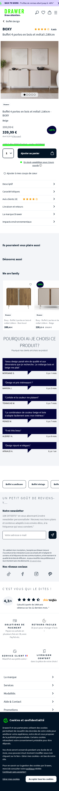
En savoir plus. (35, 561)
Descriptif (8, 183)
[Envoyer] (52, 535)
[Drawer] (14, 12)
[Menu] (56, 12)
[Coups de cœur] (43, 12)
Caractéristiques (11, 191)
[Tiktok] (9, 574)
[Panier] (49, 12)
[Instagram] (36, 574)
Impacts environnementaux (17, 221)
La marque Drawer (12, 214)
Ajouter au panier (30, 153)
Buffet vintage (38, 484)
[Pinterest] (50, 574)
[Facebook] (23, 574)
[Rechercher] (37, 12)
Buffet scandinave (14, 484)
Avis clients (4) (10, 199)
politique (30, 768)
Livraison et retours (13, 206)
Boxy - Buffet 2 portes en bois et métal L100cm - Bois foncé (17, 322)
